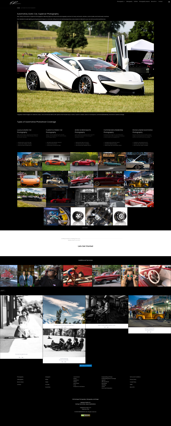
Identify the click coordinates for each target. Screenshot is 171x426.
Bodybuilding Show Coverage (109, 378)
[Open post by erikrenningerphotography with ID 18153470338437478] (107, 309)
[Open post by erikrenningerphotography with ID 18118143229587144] (149, 311)
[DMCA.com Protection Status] (85, 416)
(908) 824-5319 (85, 409)
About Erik (153, 1)
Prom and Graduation (107, 388)
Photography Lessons (144, 1)
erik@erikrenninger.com (85, 407)
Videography (129, 1)
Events (75, 378)
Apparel (103, 380)
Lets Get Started (85, 246)
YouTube (47, 384)
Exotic (31, 14)
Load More (85, 227)
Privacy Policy (133, 379)
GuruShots (47, 387)
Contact (160, 1)
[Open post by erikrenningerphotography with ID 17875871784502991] (64, 309)
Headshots (76, 380)
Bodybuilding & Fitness (107, 377)
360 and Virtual (105, 381)
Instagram (47, 377)
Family (103, 386)
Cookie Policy (133, 382)
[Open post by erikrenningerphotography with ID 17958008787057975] (21, 324)
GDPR (131, 384)
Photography (120, 1)
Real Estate (104, 383)
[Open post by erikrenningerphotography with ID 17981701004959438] (64, 343)
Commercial (76, 377)
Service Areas (20, 382)
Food (74, 385)
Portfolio (136, 1)
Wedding (104, 385)
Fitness (75, 381)
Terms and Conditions (135, 377)
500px (46, 379)
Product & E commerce (79, 386)
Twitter (46, 382)
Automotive (76, 383)
